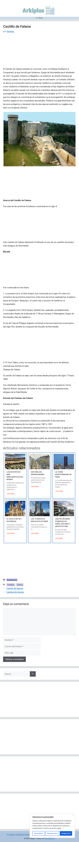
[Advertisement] (39, 51)
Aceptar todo (66, 833)
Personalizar (38, 833)
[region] (52, 826)
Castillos (10, 585)
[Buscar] (33, 674)
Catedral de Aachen (15, 592)
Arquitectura (12, 580)
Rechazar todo (52, 833)
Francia (20, 585)
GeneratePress (50, 838)
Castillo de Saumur (14, 588)
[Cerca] (72, 815)
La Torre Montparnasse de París (63, 474)
